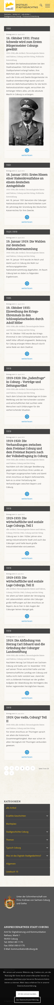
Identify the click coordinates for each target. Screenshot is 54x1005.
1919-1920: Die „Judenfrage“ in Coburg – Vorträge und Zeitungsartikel (25, 381)
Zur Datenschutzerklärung (27, 1000)
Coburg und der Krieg (26, 57)
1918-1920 (10, 253)
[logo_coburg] (22, 5)
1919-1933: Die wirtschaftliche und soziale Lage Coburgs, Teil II (24, 581)
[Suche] (39, 5)
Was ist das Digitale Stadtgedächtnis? (23, 855)
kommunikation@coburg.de (24, 949)
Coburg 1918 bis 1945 (15, 533)
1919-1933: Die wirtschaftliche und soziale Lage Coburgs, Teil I (24, 521)
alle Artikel (20, 53)
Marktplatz (11, 823)
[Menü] (46, 5)
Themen (10, 839)
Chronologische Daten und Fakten (30, 529)
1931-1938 (10, 53)
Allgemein (11, 863)
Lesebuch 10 (12, 871)
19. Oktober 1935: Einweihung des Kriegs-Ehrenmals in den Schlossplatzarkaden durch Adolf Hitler (24, 315)
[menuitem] (39, 5)
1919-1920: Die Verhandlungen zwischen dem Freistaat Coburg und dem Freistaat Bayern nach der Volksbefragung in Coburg (26, 448)
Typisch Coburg (13, 847)
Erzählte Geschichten (16, 815)
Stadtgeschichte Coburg (17, 831)
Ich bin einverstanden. (27, 994)
